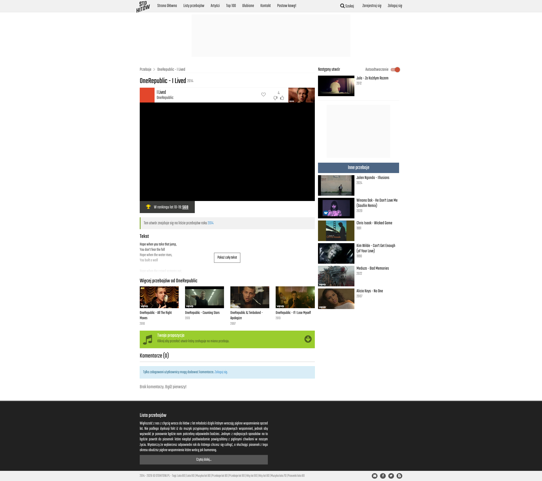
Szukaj (349, 6)
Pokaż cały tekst (227, 257)
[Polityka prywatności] (399, 476)
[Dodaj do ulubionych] (263, 95)
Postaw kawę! (286, 5)
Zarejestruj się (372, 5)
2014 (210, 223)
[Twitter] (391, 476)
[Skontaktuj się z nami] (374, 476)
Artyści (215, 5)
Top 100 (231, 5)
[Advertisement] (271, 35)
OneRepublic (165, 97)
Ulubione (248, 5)
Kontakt (265, 5)
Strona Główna (167, 5)
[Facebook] (383, 476)
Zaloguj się (395, 5)
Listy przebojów (193, 5)
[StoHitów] (143, 5)
